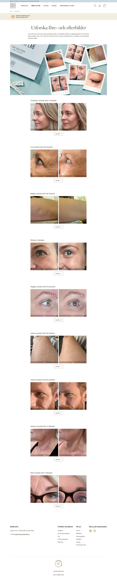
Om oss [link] (78, 530)
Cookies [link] (78, 542)
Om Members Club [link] (81, 545)
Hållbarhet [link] (79, 533)
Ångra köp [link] (60, 542)
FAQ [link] (59, 536)
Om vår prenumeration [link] (64, 533)
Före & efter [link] (17, 11)
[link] (13, 5)
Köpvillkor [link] (78, 539)
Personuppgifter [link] (80, 536)
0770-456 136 (14, 1)
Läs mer (57, 133)
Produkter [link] (60, 530)
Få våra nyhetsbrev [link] (63, 539)
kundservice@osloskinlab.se (21, 534)
